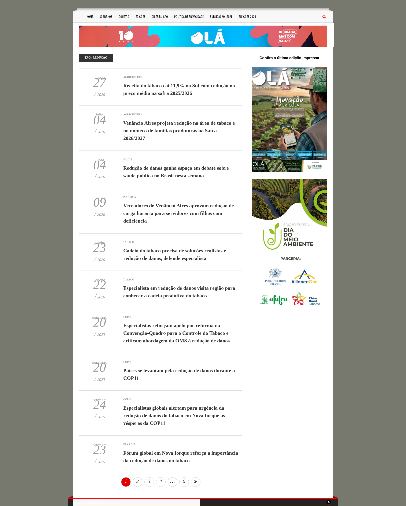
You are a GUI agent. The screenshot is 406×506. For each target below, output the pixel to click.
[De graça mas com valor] (203, 36)
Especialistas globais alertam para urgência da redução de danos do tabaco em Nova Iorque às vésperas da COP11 (174, 415)
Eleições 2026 (247, 16)
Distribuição (160, 16)
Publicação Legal (221, 16)
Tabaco (128, 242)
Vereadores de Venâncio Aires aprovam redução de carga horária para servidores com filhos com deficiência (178, 213)
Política (129, 197)
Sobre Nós (105, 16)
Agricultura (133, 77)
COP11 (127, 317)
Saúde (127, 159)
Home (89, 16)
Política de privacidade (189, 16)
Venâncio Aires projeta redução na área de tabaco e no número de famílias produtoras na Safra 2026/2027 (179, 130)
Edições (140, 16)
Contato (124, 16)
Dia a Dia (129, 444)
